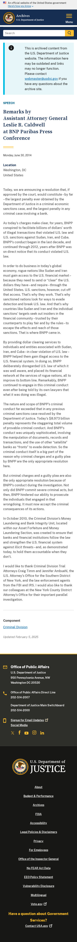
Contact (36, 926)
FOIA (38, 814)
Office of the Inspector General (38, 859)
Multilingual (38, 895)
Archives (38, 805)
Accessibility (38, 823)
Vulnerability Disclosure (38, 886)
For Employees (38, 850)
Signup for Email (27, 720)
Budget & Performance (38, 796)
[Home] (23, 22)
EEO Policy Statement (38, 877)
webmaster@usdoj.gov (41, 79)
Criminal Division (15, 627)
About (38, 787)
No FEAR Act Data (39, 868)
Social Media (19, 725)
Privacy (38, 841)
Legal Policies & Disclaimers (38, 832)
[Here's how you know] (38, 5)
